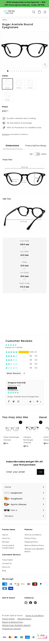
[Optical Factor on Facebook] (30, 602)
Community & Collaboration (8, 546)
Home (4, 20)
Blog (4, 570)
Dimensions (12, 145)
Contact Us (7, 563)
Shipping (5, 134)
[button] (11, 352)
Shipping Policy (31, 542)
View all (43, 417)
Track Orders (7, 560)
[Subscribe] (40, 472)
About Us (6, 538)
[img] (24, 392)
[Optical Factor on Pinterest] (35, 602)
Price (5, 106)
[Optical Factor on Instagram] (26, 602)
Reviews (5, 542)
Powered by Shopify (11, 628)
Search (5, 535)
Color (5, 75)
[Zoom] (45, 64)
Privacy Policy (30, 538)
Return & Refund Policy (34, 545)
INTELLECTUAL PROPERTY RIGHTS (35, 550)
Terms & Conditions (33, 535)
